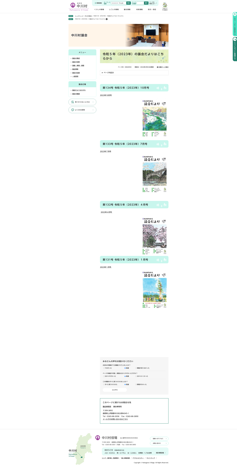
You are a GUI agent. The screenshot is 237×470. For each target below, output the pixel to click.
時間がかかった (142, 384)
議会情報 (75, 69)
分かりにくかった (142, 376)
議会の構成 (76, 58)
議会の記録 (76, 73)
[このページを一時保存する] (235, 24)
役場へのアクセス (158, 438)
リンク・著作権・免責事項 (110, 458)
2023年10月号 (106, 95)
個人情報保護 (125, 458)
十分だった (108, 368)
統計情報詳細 (160, 452)
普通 (127, 368)
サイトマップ (151, 458)
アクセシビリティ (138, 458)
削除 (107, 19)
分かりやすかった (110, 376)
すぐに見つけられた (111, 384)
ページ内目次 (109, 72)
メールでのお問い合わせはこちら (115, 419)
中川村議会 (88, 16)
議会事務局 (107, 406)
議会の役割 (76, 62)
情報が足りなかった (143, 368)
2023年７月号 (105, 151)
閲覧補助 (99, 3)
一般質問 (75, 76)
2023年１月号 (106, 267)
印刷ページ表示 (163, 67)
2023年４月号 (106, 212)
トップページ (79, 16)
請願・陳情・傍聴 (78, 65)
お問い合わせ (157, 443)
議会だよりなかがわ (79, 90)
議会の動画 (76, 94)
